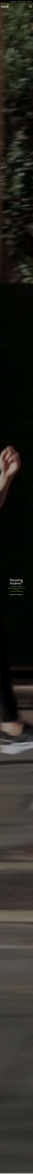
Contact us (29, 1)
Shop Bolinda (13, 1)
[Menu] (30, 6)
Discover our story (16, 594)
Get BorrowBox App (21, 1)
